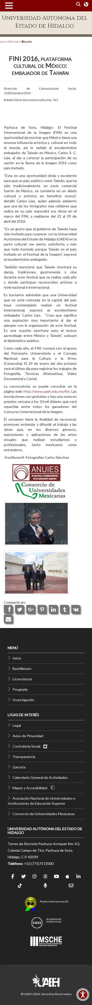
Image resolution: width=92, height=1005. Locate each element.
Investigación (23, 700)
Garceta (19, 767)
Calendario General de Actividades (40, 777)
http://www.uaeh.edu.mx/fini (47, 391)
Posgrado (20, 689)
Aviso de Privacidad (28, 736)
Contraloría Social (28, 746)
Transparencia (24, 756)
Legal (17, 725)
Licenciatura (22, 679)
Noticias (13, 41)
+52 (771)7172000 (39, 863)
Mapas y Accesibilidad (30, 788)
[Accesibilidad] (82, 994)
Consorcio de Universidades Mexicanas (44, 814)
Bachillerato (22, 668)
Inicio (17, 658)
